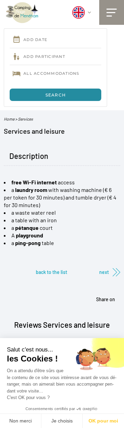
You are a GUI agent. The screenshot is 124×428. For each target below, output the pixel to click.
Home (9, 118)
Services (25, 118)
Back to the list (51, 272)
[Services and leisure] (22, 12)
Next (104, 272)
